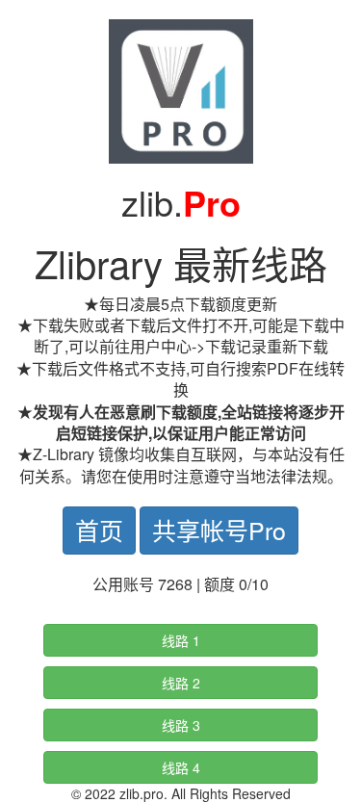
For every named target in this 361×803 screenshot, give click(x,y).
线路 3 (181, 725)
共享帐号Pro (219, 529)
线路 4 (181, 767)
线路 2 (181, 682)
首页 (99, 529)
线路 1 (181, 640)
